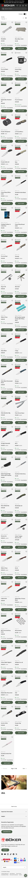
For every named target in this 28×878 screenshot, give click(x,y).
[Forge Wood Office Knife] (7, 183)
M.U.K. (16, 568)
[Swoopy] (21, 247)
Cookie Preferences (5, 873)
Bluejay (17, 381)
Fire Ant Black (4, 69)
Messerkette (18, 630)
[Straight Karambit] (7, 434)
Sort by (2, 17)
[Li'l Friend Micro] (21, 122)
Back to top (14, 806)
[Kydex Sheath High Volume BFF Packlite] (7, 464)
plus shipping (10, 45)
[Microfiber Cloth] (21, 29)
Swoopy (17, 256)
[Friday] (21, 341)
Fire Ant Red (4, 256)
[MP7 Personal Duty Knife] (7, 621)
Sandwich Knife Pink (6, 753)
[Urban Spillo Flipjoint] (7, 653)
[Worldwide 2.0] (21, 496)
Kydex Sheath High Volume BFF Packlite (6, 474)
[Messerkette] (21, 621)
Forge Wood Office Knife (6, 193)
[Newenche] (7, 527)
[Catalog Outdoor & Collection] (7, 215)
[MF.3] (21, 434)
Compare (21, 14)
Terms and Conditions (14, 874)
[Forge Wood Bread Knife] (21, 215)
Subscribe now (6, 831)
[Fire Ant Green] (21, 90)
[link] (5, 768)
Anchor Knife (4, 723)
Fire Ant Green (19, 99)
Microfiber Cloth (19, 39)
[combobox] (14, 8)
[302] (21, 683)
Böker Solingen (7, 871)
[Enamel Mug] (21, 60)
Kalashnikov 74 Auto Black (20, 599)
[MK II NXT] (21, 277)
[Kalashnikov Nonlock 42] (7, 90)
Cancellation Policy (4, 874)
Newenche (4, 536)
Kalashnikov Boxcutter (6, 692)
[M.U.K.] (21, 559)
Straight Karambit (5, 443)
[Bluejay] (21, 372)
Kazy (16, 162)
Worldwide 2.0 (18, 505)
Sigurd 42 (3, 286)
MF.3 (16, 443)
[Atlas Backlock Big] (7, 404)
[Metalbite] (7, 29)
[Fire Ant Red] (7, 247)
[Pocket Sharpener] (7, 122)
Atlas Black (4, 350)
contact (5, 850)
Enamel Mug (18, 69)
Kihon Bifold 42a (5, 505)
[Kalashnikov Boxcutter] (7, 683)
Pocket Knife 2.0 (5, 162)
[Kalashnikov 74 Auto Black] (21, 589)
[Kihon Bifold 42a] (7, 496)
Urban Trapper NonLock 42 (18, 536)
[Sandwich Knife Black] (21, 183)
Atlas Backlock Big (5, 413)
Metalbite (3, 39)
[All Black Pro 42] (21, 653)
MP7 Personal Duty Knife (6, 631)
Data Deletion (12, 873)
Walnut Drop (4, 317)
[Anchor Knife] (7, 714)
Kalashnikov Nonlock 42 (6, 100)
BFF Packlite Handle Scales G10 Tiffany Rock (20, 319)
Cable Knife (4, 598)
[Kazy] (21, 153)
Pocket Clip (18, 723)
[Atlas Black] (7, 341)
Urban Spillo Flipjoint (6, 662)
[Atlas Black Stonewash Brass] (7, 372)
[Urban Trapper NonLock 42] (21, 527)
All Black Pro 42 (19, 662)
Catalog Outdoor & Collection (6, 225)
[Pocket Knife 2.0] (7, 153)
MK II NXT (17, 286)
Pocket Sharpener (5, 131)
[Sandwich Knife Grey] (21, 464)
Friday (16, 350)
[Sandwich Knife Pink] (7, 744)
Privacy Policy (18, 873)
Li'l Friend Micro (19, 131)
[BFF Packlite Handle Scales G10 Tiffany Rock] (21, 308)
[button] (23, 5)
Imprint (20, 874)
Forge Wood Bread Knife (19, 225)
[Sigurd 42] (7, 277)
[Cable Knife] (7, 589)
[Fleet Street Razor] (21, 404)
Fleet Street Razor (19, 413)
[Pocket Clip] (21, 714)
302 (16, 693)
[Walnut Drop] (7, 308)
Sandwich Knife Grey (20, 474)
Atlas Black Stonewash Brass (7, 381)
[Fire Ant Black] (7, 60)
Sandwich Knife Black (20, 192)
